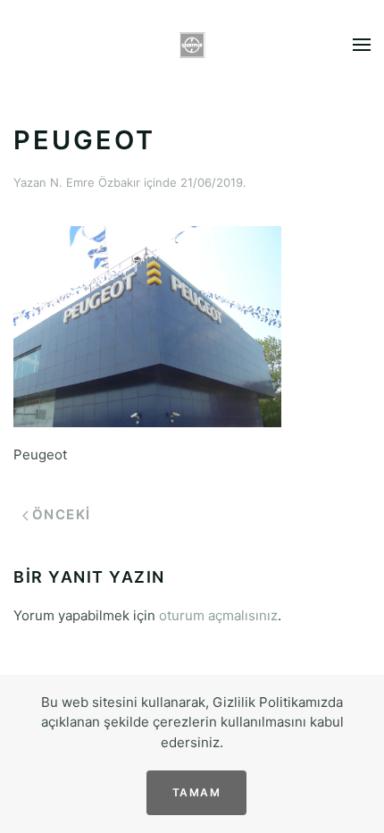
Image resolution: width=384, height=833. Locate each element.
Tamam (196, 792)
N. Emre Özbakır (95, 182)
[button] (362, 44)
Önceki (61, 514)
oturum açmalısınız (218, 615)
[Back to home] (192, 44)
